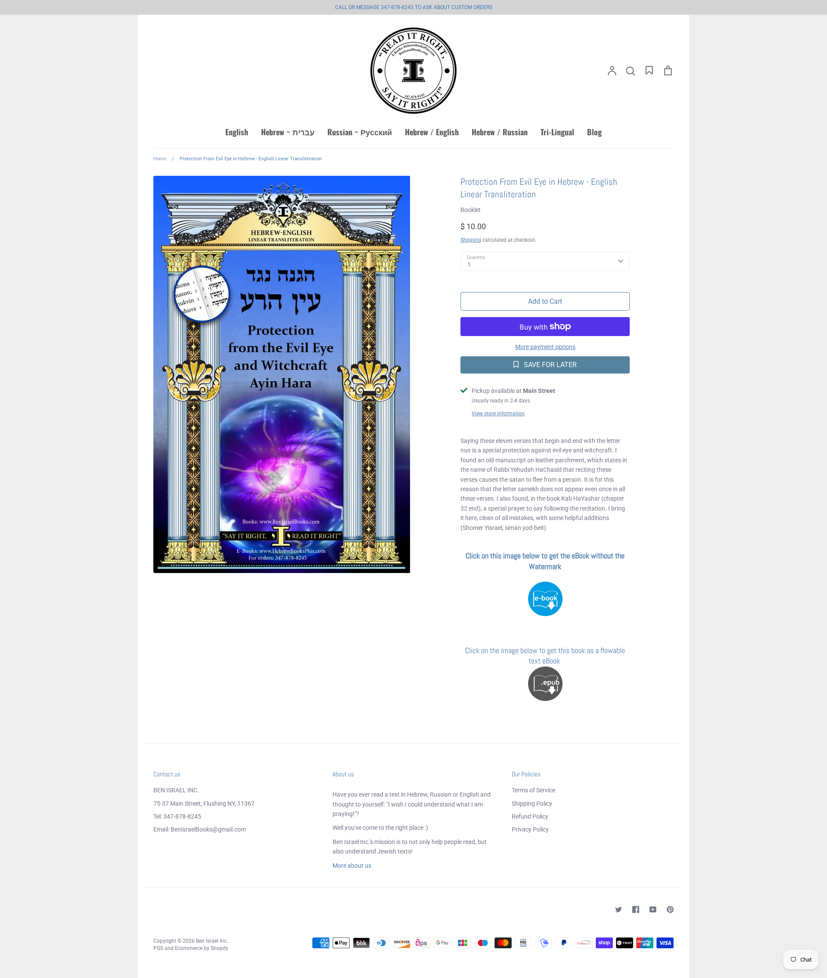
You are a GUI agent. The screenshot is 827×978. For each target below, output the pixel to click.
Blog (594, 131)
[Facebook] (635, 909)
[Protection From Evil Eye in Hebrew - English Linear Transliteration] (545, 599)
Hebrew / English (432, 131)
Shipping (470, 240)
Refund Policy (530, 816)
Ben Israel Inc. (212, 941)
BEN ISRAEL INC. (176, 790)
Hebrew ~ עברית (287, 131)
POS (158, 948)
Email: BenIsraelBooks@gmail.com (199, 829)
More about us (352, 865)
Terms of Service (533, 790)
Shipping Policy (532, 803)
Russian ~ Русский (359, 131)
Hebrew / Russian (500, 131)
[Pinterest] (670, 909)
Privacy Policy (530, 829)
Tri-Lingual (557, 131)
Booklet (470, 209)
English (236, 131)
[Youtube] (653, 909)
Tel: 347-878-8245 (177, 816)
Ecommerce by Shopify (201, 948)
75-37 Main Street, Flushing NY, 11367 (204, 803)
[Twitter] (618, 909)
